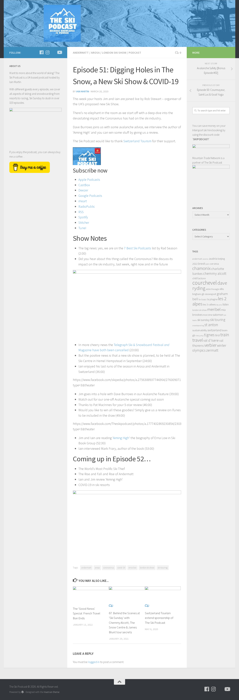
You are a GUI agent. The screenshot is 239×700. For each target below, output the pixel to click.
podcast (135, 52)
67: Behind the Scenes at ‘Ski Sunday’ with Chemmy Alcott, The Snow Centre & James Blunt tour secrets (124, 622)
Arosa (95, 52)
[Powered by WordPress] (22, 692)
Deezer (83, 190)
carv (207, 263)
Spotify (83, 217)
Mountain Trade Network (206, 158)
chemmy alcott (214, 273)
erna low (132, 567)
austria (213, 258)
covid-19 (121, 567)
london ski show (147, 567)
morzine (207, 314)
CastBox (84, 185)
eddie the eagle (212, 289)
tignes (209, 334)
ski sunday (203, 320)
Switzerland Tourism (137, 141)
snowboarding (198, 325)
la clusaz (203, 299)
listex (226, 304)
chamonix (201, 268)
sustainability (199, 330)
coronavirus (108, 567)
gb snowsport (209, 294)
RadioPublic (86, 206)
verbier (210, 345)
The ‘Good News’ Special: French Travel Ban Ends (86, 613)
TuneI (82, 228)
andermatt (86, 567)
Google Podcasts (90, 195)
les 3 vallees (209, 304)
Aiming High (121, 438)
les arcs (219, 305)
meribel (214, 309)
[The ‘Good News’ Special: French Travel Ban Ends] (91, 594)
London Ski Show (114, 52)
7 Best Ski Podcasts (137, 248)
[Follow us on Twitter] (53, 52)
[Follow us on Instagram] (47, 52)
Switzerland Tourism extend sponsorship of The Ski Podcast (159, 618)
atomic (205, 259)
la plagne (212, 299)
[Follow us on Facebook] (41, 52)
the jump (200, 335)
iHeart (82, 201)
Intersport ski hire (202, 130)
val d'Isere (211, 340)
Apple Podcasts (89, 179)
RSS (81, 212)
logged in (94, 662)
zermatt (212, 350)
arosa (97, 567)
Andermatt (81, 52)
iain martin (82, 91)
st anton (211, 324)
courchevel (204, 282)
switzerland (214, 330)
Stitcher (83, 222)
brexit (201, 263)
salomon (218, 314)
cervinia (214, 263)
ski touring (162, 567)
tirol (217, 335)
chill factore (199, 278)
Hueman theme (51, 692)
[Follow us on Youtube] (59, 52)
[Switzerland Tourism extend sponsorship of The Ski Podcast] (163, 594)
